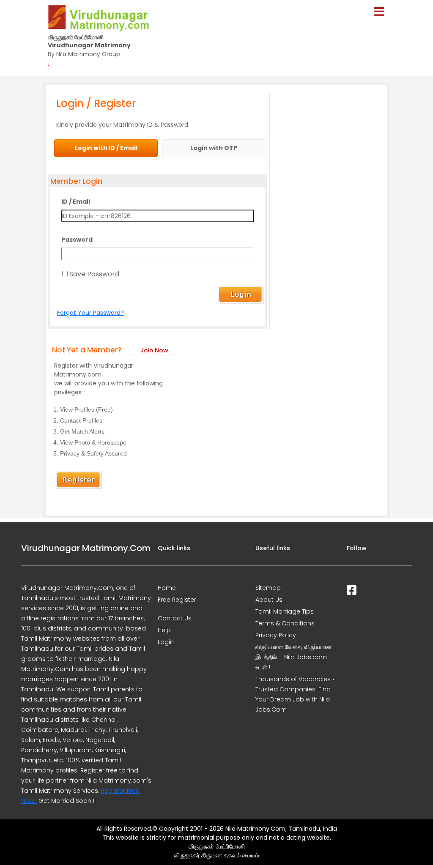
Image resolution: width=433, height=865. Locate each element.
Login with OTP (213, 148)
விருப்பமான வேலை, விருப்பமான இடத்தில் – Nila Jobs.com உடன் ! (293, 657)
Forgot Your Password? (90, 312)
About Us (268, 599)
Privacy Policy (275, 635)
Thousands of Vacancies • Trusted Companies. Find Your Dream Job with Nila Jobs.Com (294, 694)
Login (166, 642)
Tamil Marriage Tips (284, 611)
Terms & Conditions (285, 623)
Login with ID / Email (106, 148)
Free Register (177, 599)
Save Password (94, 274)
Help (164, 630)
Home (167, 588)
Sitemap (268, 588)
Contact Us (175, 618)
